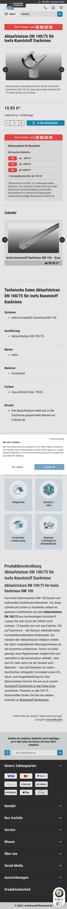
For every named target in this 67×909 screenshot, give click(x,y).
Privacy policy (56, 438)
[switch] (59, 904)
